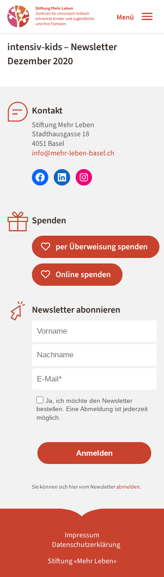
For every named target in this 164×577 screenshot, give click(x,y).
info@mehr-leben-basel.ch (73, 153)
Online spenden (83, 274)
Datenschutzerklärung (86, 545)
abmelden (128, 487)
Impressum (82, 535)
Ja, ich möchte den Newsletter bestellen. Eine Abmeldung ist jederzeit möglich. (92, 409)
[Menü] (147, 16)
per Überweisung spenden (102, 246)
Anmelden (94, 453)
